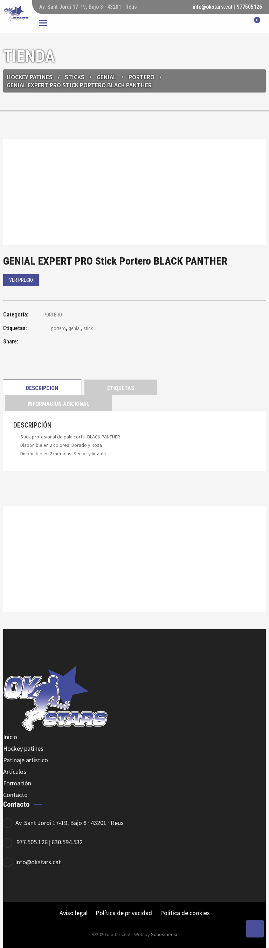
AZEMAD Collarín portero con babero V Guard (134, 578)
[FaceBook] (13, 885)
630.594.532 (67, 842)
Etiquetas (120, 388)
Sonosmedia (164, 934)
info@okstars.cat (213, 7)
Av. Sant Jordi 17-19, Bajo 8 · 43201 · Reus (69, 823)
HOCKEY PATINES (30, 77)
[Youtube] (70, 885)
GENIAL (106, 77)
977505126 (249, 7)
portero (58, 328)
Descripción (42, 388)
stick (88, 328)
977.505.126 (32, 842)
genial (75, 328)
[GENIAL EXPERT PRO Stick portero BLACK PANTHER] (43, 343)
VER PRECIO (21, 280)
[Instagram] (51, 885)
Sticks (74, 77)
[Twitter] (32, 885)
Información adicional (58, 404)
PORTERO (141, 77)
